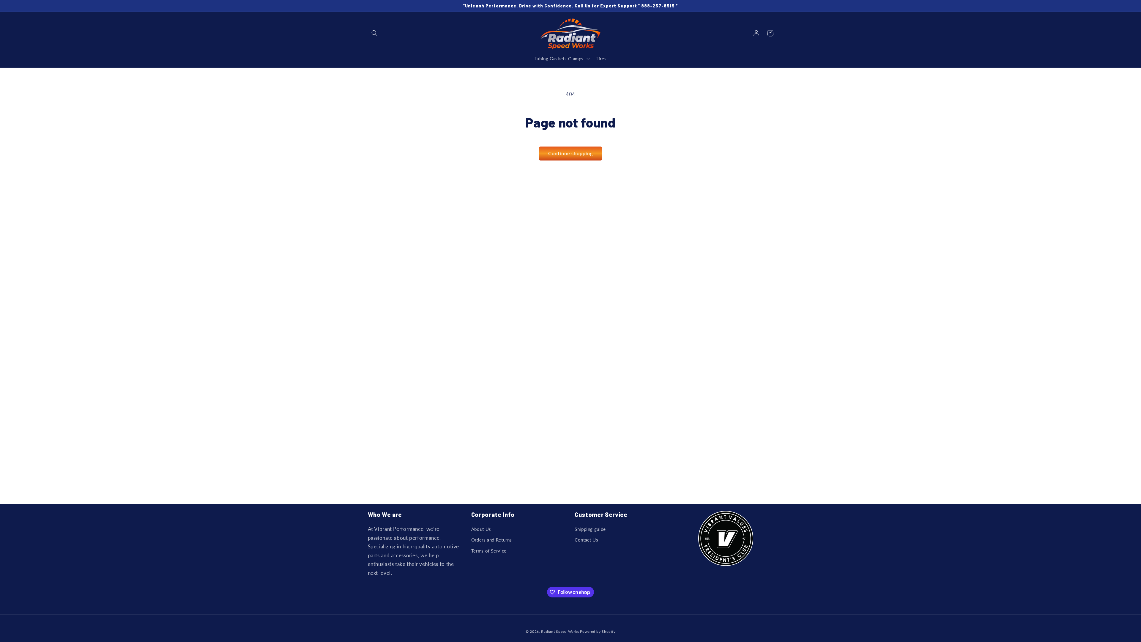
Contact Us (586, 539)
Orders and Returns (491, 539)
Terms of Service (489, 550)
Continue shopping (570, 153)
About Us (481, 529)
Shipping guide (590, 529)
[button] (375, 33)
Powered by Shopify (597, 631)
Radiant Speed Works (560, 631)
